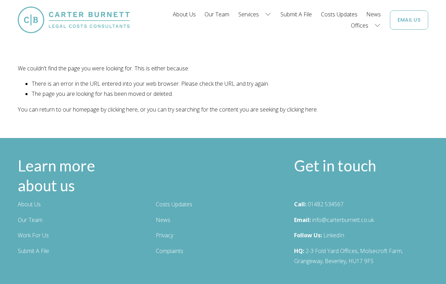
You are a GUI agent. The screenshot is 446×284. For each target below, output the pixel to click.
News (373, 14)
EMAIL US (409, 19)
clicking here (123, 109)
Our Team (217, 14)
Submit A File (296, 14)
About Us (184, 14)
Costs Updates (339, 14)
